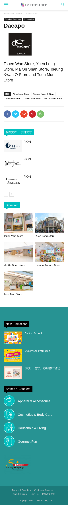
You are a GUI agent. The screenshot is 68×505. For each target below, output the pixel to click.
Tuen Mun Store (12, 98)
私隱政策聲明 (48, 494)
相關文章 (11, 132)
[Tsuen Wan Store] (18, 223)
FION (27, 141)
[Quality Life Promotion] (13, 355)
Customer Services (43, 490)
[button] (63, 5)
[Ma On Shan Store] (18, 252)
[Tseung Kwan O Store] (49, 252)
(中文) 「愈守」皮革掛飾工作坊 (42, 368)
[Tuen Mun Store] (18, 281)
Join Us (34, 494)
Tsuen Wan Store (32, 98)
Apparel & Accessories (34, 401)
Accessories (32, 13)
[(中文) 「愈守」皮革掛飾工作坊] (13, 372)
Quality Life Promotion (37, 350)
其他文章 (26, 132)
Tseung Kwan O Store (43, 94)
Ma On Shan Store (53, 98)
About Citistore (20, 494)
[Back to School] (13, 338)
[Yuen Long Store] (49, 223)
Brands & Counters (13, 13)
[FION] (13, 146)
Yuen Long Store (21, 94)
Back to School (33, 333)
